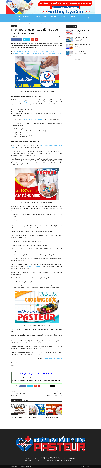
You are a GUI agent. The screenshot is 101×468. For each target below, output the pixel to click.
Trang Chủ (18, 16)
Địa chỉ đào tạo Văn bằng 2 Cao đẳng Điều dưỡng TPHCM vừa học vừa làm (52, 394)
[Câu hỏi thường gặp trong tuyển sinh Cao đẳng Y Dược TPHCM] (69, 32)
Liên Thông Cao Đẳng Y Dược (39, 16)
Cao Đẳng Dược (14, 26)
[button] (88, 18)
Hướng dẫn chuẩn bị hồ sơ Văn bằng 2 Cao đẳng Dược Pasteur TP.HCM (33, 51)
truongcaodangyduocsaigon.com (52, 358)
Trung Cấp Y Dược (64, 16)
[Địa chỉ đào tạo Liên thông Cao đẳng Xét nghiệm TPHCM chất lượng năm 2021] (69, 39)
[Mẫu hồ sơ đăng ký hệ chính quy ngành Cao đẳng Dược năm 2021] (54, 409)
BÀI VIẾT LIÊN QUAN (16, 400)
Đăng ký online (74, 16)
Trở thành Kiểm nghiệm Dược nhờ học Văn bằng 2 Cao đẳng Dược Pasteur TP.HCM (37, 53)
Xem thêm (77, 59)
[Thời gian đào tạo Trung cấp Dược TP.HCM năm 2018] (69, 53)
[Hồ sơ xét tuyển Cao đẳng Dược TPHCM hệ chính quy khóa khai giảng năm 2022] (19, 409)
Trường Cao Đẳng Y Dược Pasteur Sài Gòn (81, 466)
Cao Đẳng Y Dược (25, 16)
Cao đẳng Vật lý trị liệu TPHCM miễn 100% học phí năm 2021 (22, 394)
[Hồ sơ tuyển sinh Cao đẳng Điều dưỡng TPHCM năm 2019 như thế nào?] (69, 46)
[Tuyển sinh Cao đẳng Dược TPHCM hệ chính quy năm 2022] (37, 409)
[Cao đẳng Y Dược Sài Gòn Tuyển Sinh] (50, 7)
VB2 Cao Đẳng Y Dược (52, 16)
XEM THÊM (25, 400)
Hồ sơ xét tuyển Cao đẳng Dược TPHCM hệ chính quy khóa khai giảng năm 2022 (19, 417)
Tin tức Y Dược (19, 19)
